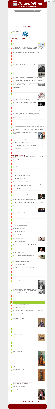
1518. (13, 47)
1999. (13, 255)
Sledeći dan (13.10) (36, 26)
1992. (13, 116)
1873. (13, 172)
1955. (13, 208)
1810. (13, 51)
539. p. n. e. (14, 39)
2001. (13, 129)
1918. (13, 72)
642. (13, 264)
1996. (13, 307)
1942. (13, 86)
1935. (13, 194)
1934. (13, 80)
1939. (13, 202)
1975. (13, 241)
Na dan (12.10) (28, 26)
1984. (13, 113)
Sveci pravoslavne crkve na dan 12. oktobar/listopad (22, 317)
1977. (13, 244)
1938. (13, 199)
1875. (13, 175)
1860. (13, 61)
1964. (13, 102)
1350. (13, 156)
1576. (13, 267)
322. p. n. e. (14, 261)
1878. (13, 178)
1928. (13, 77)
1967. (13, 231)
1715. (13, 162)
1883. (13, 181)
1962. (13, 215)
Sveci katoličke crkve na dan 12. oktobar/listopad (21, 382)
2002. (13, 139)
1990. (13, 304)
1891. (13, 184)
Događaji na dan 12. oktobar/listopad (19, 38)
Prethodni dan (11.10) (19, 26)
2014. (13, 148)
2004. (13, 142)
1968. (13, 110)
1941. (13, 83)
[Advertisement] (27, 19)
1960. (13, 99)
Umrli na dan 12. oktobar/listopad (18, 260)
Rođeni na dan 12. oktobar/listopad (18, 155)
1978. (13, 247)
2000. (13, 126)
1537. (13, 159)
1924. (13, 289)
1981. (13, 252)
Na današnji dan (30, 405)
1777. (13, 270)
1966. (13, 225)
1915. (13, 280)
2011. (13, 145)
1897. (13, 64)
